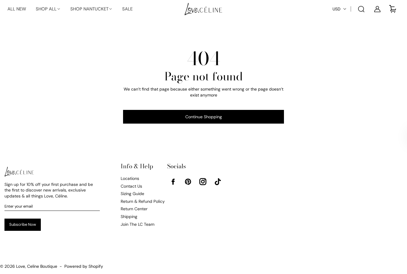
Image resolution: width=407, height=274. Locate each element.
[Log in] (377, 9)
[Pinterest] (188, 182)
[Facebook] (173, 182)
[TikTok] (218, 182)
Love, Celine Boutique (36, 266)
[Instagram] (203, 182)
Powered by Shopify (83, 266)
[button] (48, 9)
